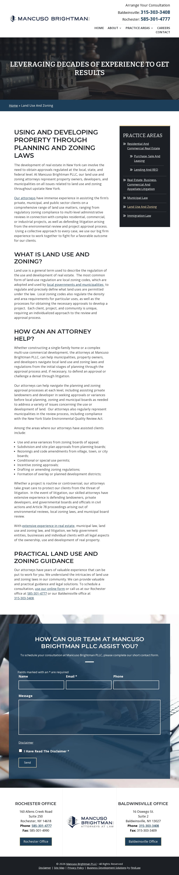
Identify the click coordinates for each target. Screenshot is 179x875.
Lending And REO (146, 170)
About (113, 28)
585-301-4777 (155, 19)
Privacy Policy (75, 867)
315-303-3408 (155, 12)
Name (23, 676)
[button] (175, 849)
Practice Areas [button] (138, 28)
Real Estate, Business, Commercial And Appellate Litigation (142, 184)
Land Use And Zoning (142, 207)
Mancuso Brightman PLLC (81, 864)
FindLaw (136, 867)
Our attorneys (24, 198)
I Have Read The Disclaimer (46, 751)
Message (26, 696)
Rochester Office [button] (35, 841)
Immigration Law (139, 216)
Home (99, 28)
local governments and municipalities (75, 284)
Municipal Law (137, 198)
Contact (163, 32)
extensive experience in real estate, (48, 526)
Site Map (59, 867)
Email (71, 676)
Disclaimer (26, 743)
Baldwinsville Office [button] (143, 841)
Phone (118, 676)
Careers (163, 28)
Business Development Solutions (106, 867)
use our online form (50, 589)
